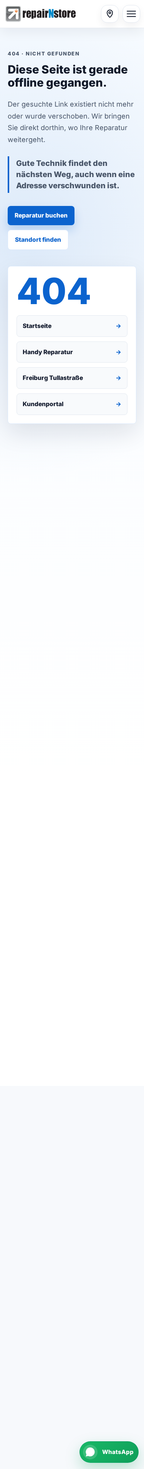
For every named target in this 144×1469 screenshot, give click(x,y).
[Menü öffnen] (131, 14)
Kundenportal (72, 404)
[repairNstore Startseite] (51, 14)
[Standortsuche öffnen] (110, 14)
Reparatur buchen (41, 215)
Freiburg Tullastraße (72, 377)
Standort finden (38, 239)
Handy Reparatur (72, 352)
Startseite (72, 326)
